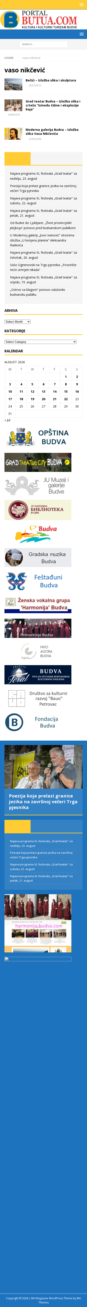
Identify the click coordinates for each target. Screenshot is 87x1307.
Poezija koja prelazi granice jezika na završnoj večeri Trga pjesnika (43, 801)
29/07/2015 (35, 85)
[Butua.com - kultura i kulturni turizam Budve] (39, 27)
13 (43, 391)
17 (10, 399)
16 (77, 391)
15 (66, 391)
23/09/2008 (35, 139)
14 (54, 391)
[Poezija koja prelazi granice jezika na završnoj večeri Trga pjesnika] (43, 767)
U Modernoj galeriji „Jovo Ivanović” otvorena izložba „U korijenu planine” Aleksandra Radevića (42, 240)
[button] (81, 4)
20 (43, 399)
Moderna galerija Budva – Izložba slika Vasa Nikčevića (52, 131)
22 (66, 399)
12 (32, 391)
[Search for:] (44, 44)
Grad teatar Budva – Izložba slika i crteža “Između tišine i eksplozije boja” (53, 105)
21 (54, 399)
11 (21, 391)
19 (32, 399)
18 (21, 399)
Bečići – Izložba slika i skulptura (51, 80)
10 (10, 391)
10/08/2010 (14, 114)
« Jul (7, 420)
